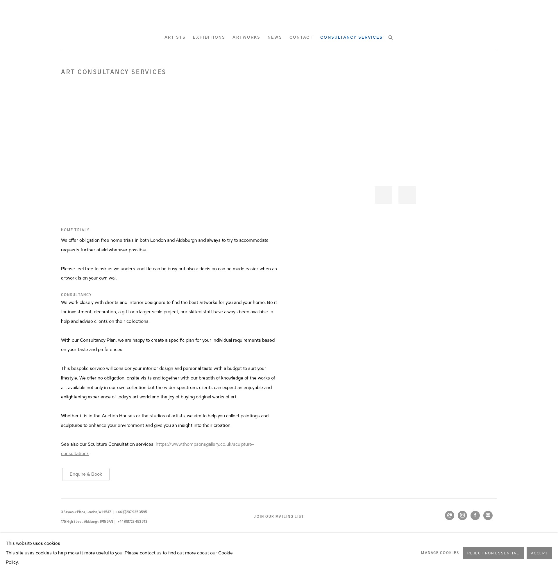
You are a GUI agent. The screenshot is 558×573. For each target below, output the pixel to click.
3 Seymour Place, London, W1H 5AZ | (87, 512)
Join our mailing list (279, 516)
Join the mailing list (488, 515)
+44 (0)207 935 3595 (131, 512)
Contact (301, 37)
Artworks (246, 37)
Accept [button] (539, 553)
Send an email (449, 515)
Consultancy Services (351, 37)
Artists (175, 37)
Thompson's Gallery (279, 16)
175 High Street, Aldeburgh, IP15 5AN (87, 522)
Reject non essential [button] (493, 553)
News (275, 37)
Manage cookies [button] (440, 553)
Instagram (462, 515)
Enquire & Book (86, 474)
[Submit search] (391, 37)
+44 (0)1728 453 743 (132, 522)
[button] (383, 195)
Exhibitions (209, 37)
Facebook (475, 515)
